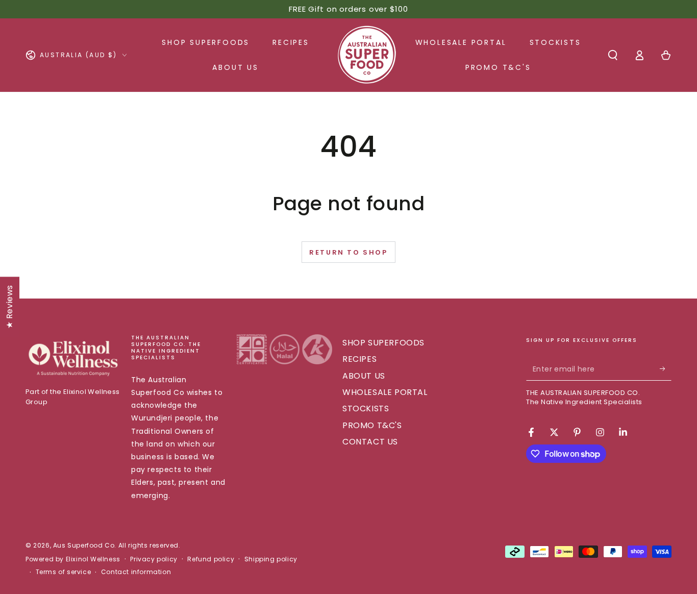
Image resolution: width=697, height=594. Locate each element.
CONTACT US (370, 442)
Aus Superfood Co (84, 545)
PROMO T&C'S (372, 425)
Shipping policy (270, 559)
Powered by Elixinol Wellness (73, 559)
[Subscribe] (665, 369)
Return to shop (348, 252)
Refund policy (210, 559)
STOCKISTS (365, 408)
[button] (613, 55)
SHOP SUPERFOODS (383, 343)
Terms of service (63, 572)
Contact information (136, 572)
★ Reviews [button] (9, 307)
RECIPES (359, 359)
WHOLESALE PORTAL (385, 392)
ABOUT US (363, 376)
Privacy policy (153, 559)
